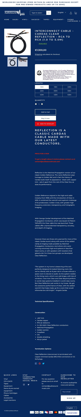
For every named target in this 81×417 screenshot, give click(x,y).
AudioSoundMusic (13, 410)
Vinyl (24, 19)
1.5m (55, 87)
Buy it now (45, 118)
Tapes (46, 19)
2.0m (69, 87)
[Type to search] (38, 13)
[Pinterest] (40, 363)
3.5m (69, 91)
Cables (6, 395)
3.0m (55, 91)
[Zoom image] (17, 42)
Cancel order (72, 413)
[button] (6, 42)
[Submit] (48, 13)
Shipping (38, 54)
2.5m (42, 91)
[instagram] (24, 384)
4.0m (42, 95)
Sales (15, 19)
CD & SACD (8, 381)
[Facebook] (36, 363)
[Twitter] (43, 363)
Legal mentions (10, 400)
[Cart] (75, 13)
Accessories (8, 398)
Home (6, 19)
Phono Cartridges (73, 20)
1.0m (42, 87)
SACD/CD (35, 19)
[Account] (71, 13)
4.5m (55, 95)
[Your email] (69, 391)
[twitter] (28, 384)
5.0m (69, 95)
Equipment (58, 19)
